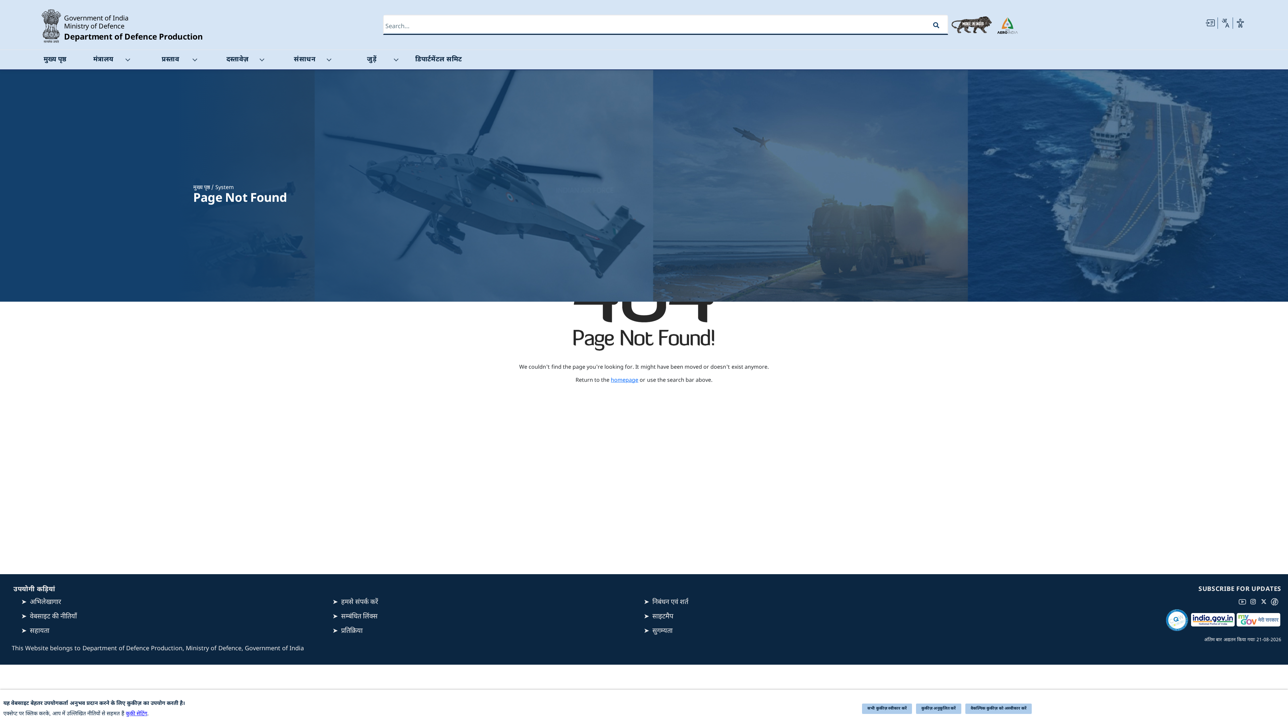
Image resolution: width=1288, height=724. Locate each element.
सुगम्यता (662, 631)
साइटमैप (662, 616)
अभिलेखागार (45, 602)
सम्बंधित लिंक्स (359, 616)
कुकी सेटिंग (136, 714)
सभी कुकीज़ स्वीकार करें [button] (887, 708)
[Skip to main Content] (1210, 23)
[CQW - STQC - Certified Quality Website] (1177, 619)
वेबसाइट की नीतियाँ (53, 616)
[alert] (644, 707)
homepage (624, 380)
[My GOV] (1258, 619)
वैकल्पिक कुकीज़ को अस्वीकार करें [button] (998, 708)
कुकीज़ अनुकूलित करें (938, 708)
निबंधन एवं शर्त (670, 602)
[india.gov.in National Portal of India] (1213, 619)
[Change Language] (1225, 23)
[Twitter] (1265, 602)
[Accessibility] (1240, 23)
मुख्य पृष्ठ (201, 187)
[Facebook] (1276, 602)
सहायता (39, 631)
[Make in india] (972, 24)
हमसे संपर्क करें (359, 602)
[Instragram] (1254, 602)
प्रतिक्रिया (352, 631)
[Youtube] (1243, 602)
